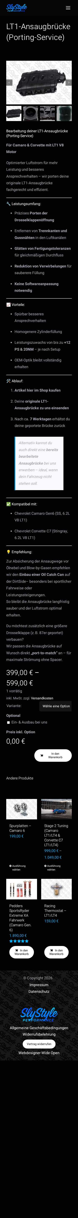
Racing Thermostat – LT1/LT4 (55, 910)
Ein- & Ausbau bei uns (29, 722)
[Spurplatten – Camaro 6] (21, 809)
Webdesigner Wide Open (39, 1053)
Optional (13, 715)
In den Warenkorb (55, 755)
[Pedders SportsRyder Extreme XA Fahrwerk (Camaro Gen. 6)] (21, 889)
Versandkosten (42, 698)
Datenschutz (39, 991)
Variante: (13, 706)
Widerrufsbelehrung (39, 1034)
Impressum (39, 985)
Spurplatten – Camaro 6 (20, 828)
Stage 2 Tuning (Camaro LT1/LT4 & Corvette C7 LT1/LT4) (56, 835)
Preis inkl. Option (20, 732)
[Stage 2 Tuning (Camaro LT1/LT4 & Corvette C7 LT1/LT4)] (56, 809)
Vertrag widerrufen (39, 1044)
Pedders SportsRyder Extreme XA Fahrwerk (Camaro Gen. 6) (20, 918)
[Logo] (16, 6)
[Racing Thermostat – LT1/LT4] (56, 889)
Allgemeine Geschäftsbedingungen (39, 1028)
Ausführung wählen (16, 868)
